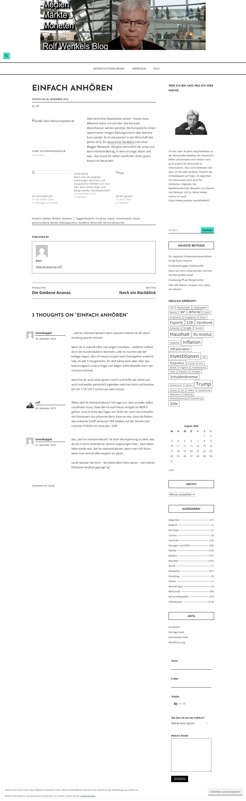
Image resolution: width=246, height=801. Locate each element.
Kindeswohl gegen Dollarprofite (186, 265)
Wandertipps (176, 586)
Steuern (188, 385)
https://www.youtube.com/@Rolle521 (189, 200)
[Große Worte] (95, 184)
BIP (182, 312)
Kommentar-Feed (178, 637)
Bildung (173, 312)
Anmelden (174, 627)
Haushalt (180, 334)
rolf (37, 106)
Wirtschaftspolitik (178, 596)
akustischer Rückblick (121, 142)
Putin (172, 371)
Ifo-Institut (202, 334)
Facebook (205, 322)
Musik (172, 565)
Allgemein (174, 519)
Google (187, 327)
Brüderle (89, 218)
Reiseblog (174, 576)
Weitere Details (179, 735)
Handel (198, 327)
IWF (204, 357)
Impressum (139, 68)
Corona (173, 535)
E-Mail (180, 678)
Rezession (183, 371)
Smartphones (176, 385)
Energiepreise (191, 317)
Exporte (176, 322)
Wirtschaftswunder (114, 222)
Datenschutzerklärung (109, 68)
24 (171, 456)
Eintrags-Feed (176, 632)
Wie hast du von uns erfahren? (187, 717)
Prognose (184, 367)
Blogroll (173, 524)
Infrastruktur (180, 349)
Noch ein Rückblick (137, 290)
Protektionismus (199, 367)
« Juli (171, 470)
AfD (171, 307)
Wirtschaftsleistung (178, 398)
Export (111, 218)
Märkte (47, 218)
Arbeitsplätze (200, 307)
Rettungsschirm (68, 222)
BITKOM (195, 312)
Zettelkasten (175, 601)
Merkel (54, 222)
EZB (190, 322)
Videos (191, 390)
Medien (56, 218)
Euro (203, 317)
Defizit (207, 312)
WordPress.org (177, 642)
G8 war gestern (124, 196)
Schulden (195, 371)
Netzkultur (174, 571)
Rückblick (83, 222)
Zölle (174, 403)
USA (182, 390)
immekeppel (43, 333)
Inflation (192, 342)
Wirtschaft (96, 222)
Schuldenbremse (184, 376)
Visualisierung (204, 390)
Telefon (175, 696)
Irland (136, 218)
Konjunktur (177, 363)
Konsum (191, 363)
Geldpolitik (175, 328)
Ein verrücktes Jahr (42, 196)
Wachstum (175, 394)
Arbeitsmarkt (183, 307)
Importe (174, 342)
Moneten (67, 218)
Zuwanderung (196, 398)
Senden (180, 779)
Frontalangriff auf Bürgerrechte (186, 280)
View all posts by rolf (49, 267)
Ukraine (173, 390)
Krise (201, 363)
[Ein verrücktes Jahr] (51, 181)
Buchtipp (174, 530)
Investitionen (184, 356)
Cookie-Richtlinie (88, 795)
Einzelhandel (175, 317)
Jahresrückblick (40, 222)
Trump (203, 384)
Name (180, 660)
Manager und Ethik (179, 545)
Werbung (188, 394)
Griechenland (123, 218)
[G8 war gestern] (135, 181)
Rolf (157, 68)
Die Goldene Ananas (51, 290)
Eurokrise (101, 218)
